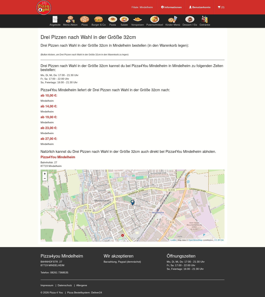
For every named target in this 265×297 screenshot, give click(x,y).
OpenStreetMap (195, 240)
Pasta (112, 24)
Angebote (55, 24)
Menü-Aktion (70, 24)
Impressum (47, 285)
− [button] (45, 178)
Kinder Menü (172, 24)
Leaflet (173, 240)
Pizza (84, 24)
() (222, 7)
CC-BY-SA (219, 240)
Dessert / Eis (190, 24)
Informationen (173, 7)
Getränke (205, 24)
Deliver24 (96, 292)
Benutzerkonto (201, 7)
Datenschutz (65, 285)
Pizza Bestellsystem (78, 292)
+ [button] (45, 174)
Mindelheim (146, 7)
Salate (124, 24)
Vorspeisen (137, 24)
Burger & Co (99, 24)
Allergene (81, 285)
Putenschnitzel (154, 24)
